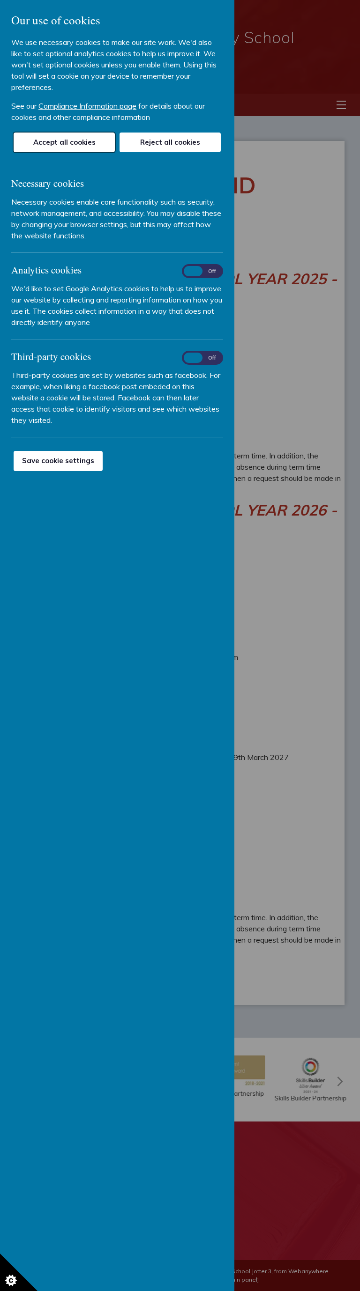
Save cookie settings (58, 460)
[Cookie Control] (19, 1272)
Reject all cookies (170, 142)
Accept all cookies (64, 142)
